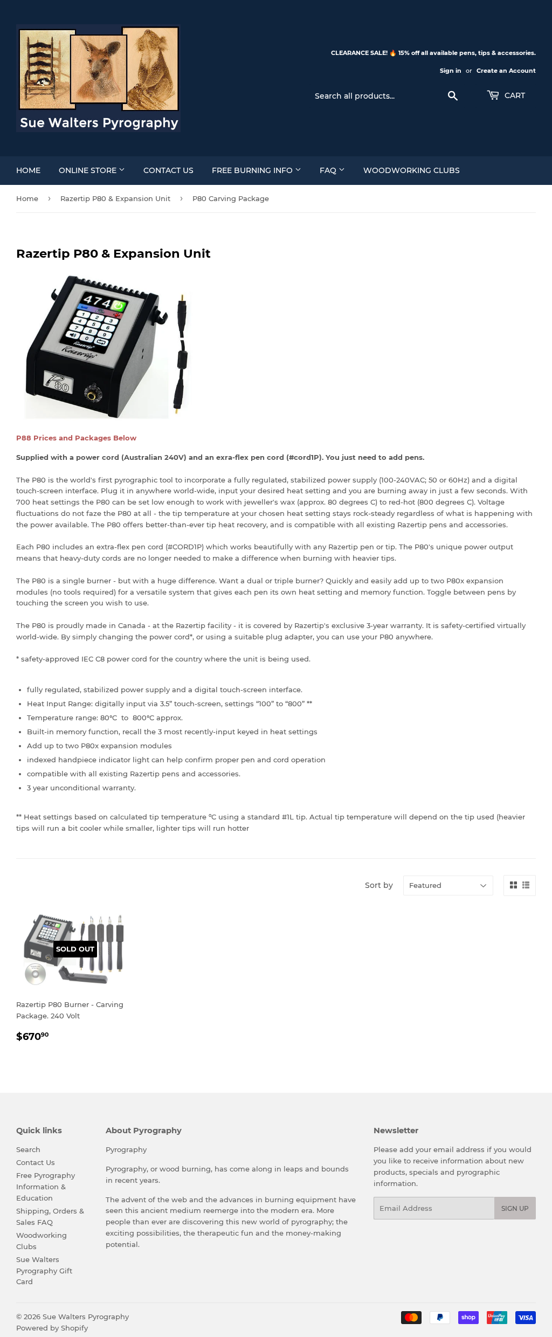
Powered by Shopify (52, 1328)
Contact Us (168, 170)
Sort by (379, 885)
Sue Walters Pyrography (86, 1316)
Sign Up (515, 1208)
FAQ (329, 170)
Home (28, 170)
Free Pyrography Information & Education (45, 1186)
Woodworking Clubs (411, 170)
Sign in (450, 70)
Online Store (89, 170)
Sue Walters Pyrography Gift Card (44, 1270)
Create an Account (506, 70)
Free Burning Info (253, 170)
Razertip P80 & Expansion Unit (115, 198)
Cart (513, 95)
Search (28, 1149)
